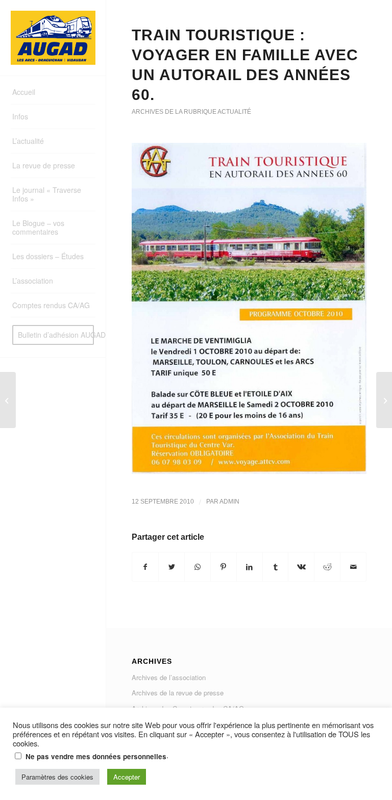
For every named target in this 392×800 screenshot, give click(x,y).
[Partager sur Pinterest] (223, 567)
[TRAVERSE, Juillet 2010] (8, 400)
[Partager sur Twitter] (171, 567)
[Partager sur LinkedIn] (249, 567)
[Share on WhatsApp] (197, 567)
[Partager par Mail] (353, 567)
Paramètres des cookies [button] (57, 777)
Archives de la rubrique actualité (191, 111)
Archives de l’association (169, 677)
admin (229, 501)
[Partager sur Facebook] (145, 567)
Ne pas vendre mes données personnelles (96, 756)
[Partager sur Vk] (301, 567)
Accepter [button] (126, 777)
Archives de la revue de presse (178, 692)
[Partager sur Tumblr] (275, 567)
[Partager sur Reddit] (327, 567)
